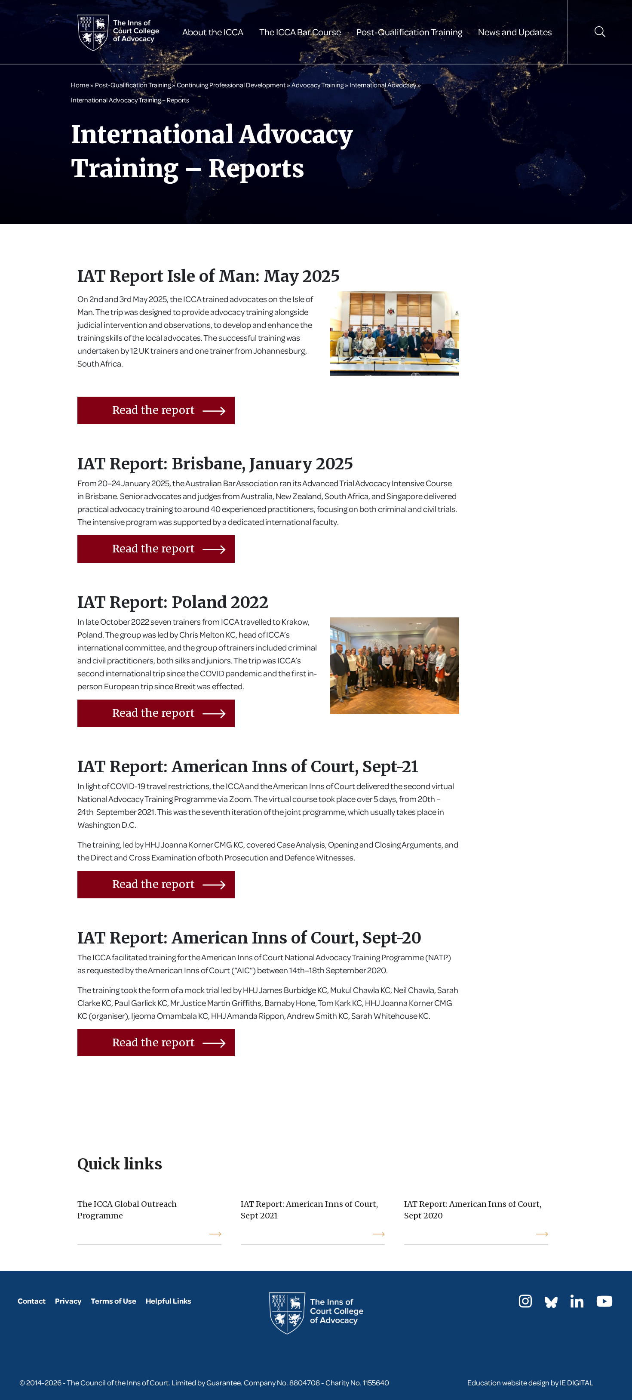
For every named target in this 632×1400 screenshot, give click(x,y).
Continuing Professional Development (231, 84)
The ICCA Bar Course (300, 31)
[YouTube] (604, 1304)
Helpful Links (168, 1300)
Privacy (68, 1300)
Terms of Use (113, 1300)
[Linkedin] (577, 1304)
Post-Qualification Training (409, 31)
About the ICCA (212, 31)
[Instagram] (525, 1304)
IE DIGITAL (576, 1382)
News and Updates (515, 31)
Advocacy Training (317, 84)
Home (80, 84)
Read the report (154, 410)
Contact (32, 1300)
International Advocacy (383, 84)
